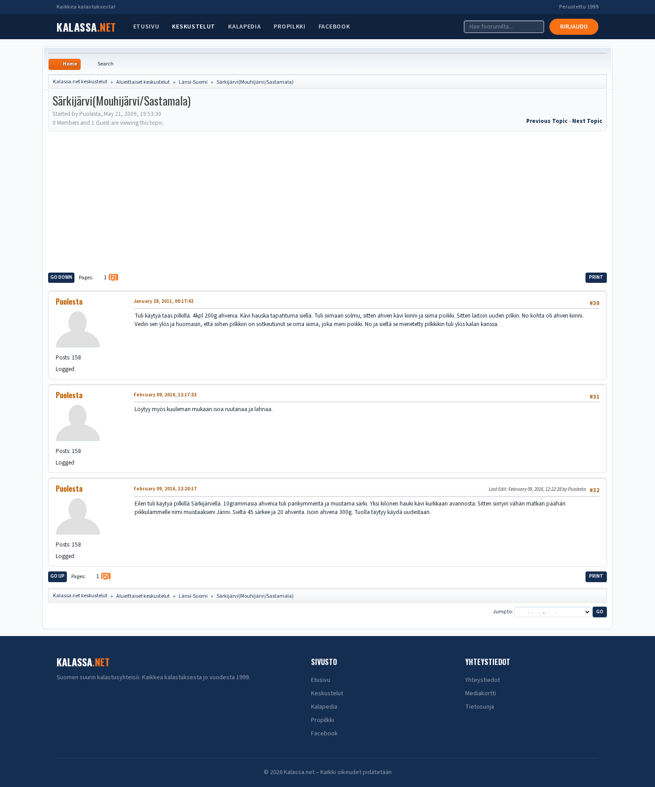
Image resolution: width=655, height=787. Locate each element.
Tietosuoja (479, 706)
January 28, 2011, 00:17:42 (163, 301)
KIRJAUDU (574, 26)
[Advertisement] (327, 200)
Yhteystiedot (482, 680)
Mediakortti (480, 693)
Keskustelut (193, 26)
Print (596, 277)
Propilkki (289, 26)
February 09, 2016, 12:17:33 (165, 394)
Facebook (334, 26)
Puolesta (69, 301)
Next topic (587, 121)
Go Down (61, 277)
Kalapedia (244, 26)
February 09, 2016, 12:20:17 (165, 488)
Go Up (57, 576)
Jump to (502, 612)
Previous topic (547, 121)
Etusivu (146, 26)
